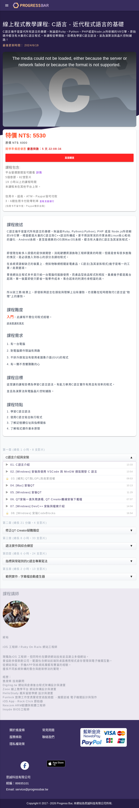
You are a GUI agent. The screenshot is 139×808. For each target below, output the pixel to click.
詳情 (39, 172)
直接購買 (69, 157)
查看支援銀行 (47, 201)
